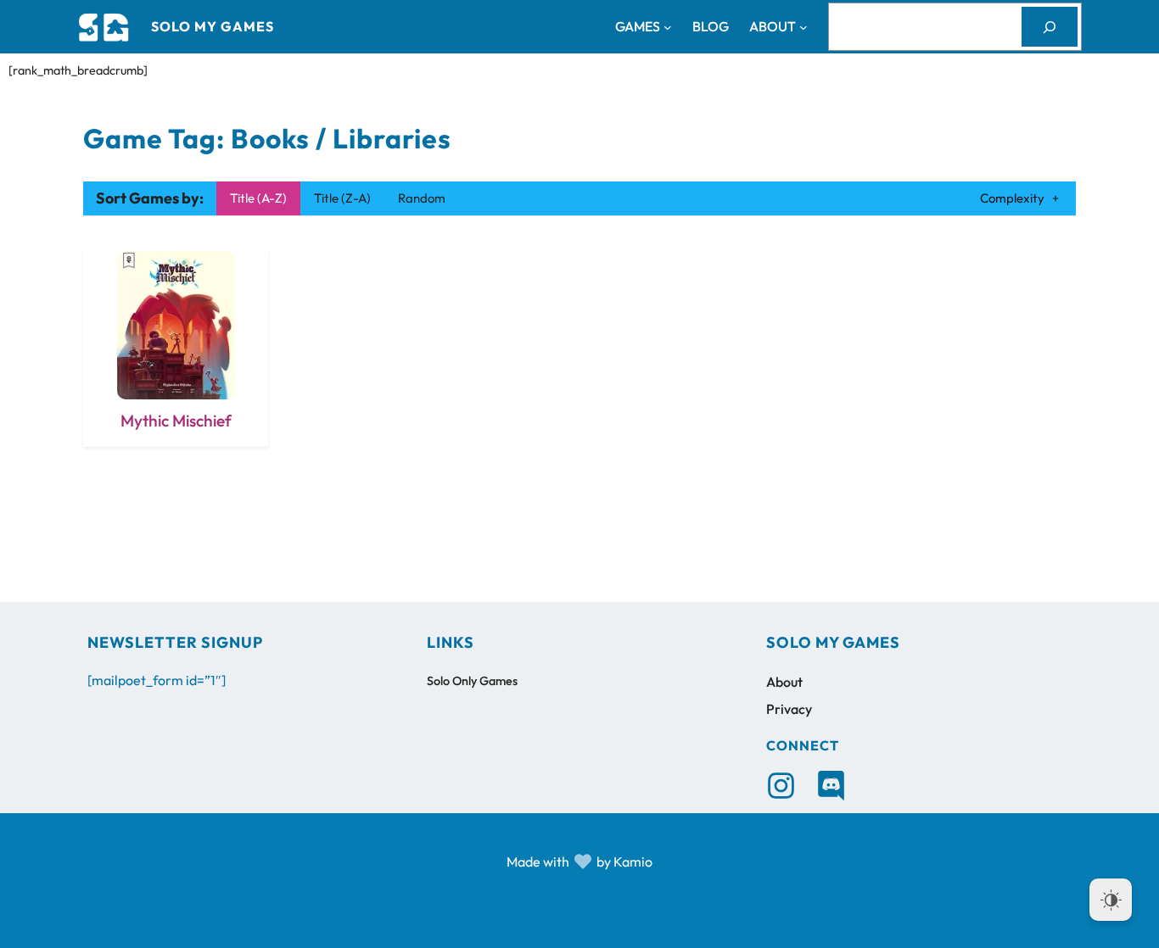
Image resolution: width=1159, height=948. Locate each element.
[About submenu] (803, 27)
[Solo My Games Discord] (831, 785)
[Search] (1050, 27)
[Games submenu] (667, 27)
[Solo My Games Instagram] (781, 785)
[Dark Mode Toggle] (1111, 900)
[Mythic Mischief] (175, 349)
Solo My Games (212, 26)
